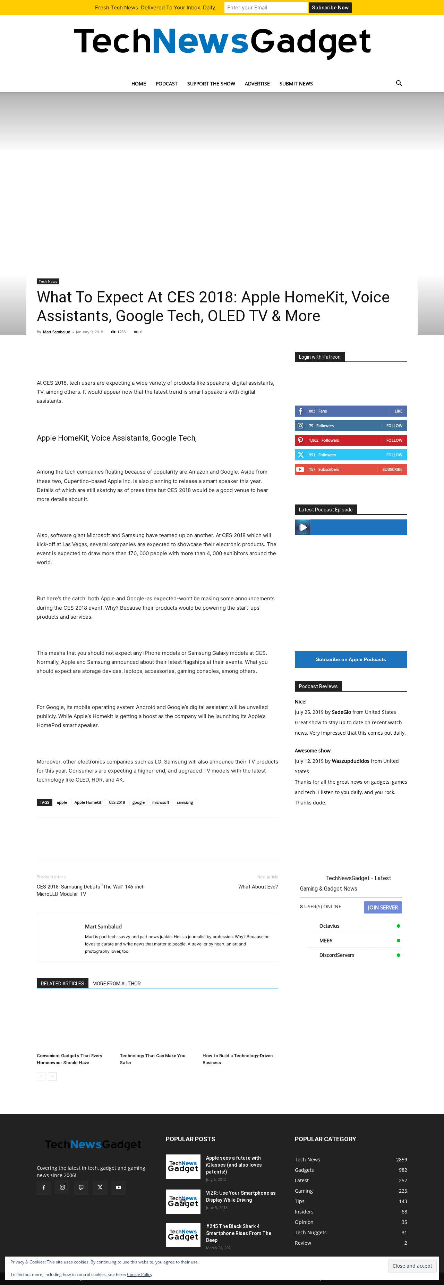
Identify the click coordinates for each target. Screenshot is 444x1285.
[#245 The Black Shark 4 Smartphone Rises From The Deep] (183, 1235)
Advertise (257, 83)
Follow (394, 425)
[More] (108, 359)
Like (398, 411)
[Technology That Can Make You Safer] (157, 1024)
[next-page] (52, 1076)
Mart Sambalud (56, 331)
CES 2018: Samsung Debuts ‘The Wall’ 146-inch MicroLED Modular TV (91, 890)
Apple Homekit (88, 802)
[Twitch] (81, 1188)
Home (138, 83)
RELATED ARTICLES (62, 983)
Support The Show (211, 83)
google (139, 802)
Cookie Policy (139, 1274)
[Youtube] (119, 1188)
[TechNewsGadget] (222, 42)
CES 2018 (117, 802)
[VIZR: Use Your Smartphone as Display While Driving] (183, 1202)
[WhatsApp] (92, 359)
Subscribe (392, 469)
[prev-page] (41, 1076)
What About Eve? (258, 887)
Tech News (48, 281)
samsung (185, 802)
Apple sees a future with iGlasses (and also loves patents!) (234, 1165)
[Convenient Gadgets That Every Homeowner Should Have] (74, 1024)
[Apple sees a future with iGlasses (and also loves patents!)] (183, 1166)
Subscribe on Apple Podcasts (351, 659)
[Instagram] (62, 1187)
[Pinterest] (76, 359)
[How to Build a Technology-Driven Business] (240, 1024)
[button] (399, 84)
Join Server (383, 907)
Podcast (167, 83)
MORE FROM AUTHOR (117, 983)
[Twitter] (60, 359)
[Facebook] (44, 359)
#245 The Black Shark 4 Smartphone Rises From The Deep (238, 1233)
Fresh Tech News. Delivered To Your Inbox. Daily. (155, 7)
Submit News (296, 83)
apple (62, 802)
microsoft (160, 802)
